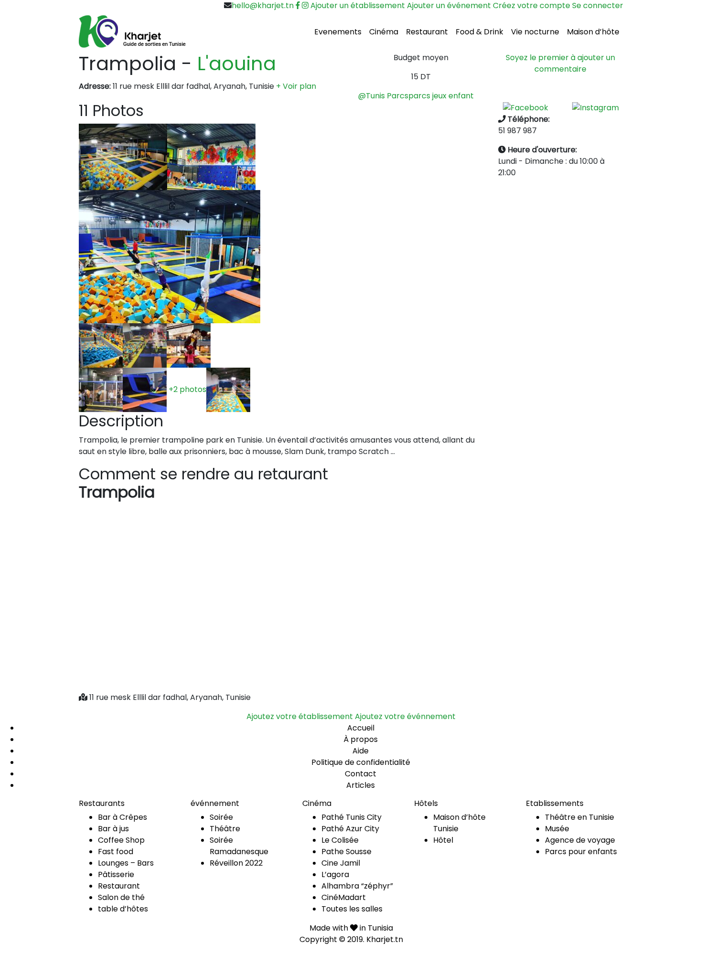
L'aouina (236, 63)
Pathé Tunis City (351, 817)
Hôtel (443, 840)
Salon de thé (121, 897)
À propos (360, 739)
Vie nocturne (535, 31)
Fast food (115, 851)
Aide (360, 750)
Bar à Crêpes (122, 817)
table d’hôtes (123, 908)
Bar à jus (113, 828)
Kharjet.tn (384, 939)
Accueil (360, 727)
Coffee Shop (121, 840)
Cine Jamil (340, 863)
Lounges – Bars (126, 863)
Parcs (397, 95)
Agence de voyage (580, 840)
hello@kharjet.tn (263, 5)
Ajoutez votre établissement (299, 716)
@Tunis (371, 95)
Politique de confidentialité (360, 762)
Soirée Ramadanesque (239, 846)
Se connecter (597, 5)
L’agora (335, 874)
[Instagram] (595, 107)
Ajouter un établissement (357, 5)
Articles (360, 785)
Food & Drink (479, 31)
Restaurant (427, 31)
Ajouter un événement (449, 5)
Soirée (221, 817)
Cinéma (383, 31)
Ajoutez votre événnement (405, 716)
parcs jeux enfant (441, 95)
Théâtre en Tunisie (579, 817)
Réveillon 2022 (236, 863)
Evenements (338, 31)
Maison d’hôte (593, 31)
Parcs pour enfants (581, 851)
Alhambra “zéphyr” (357, 885)
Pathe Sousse (346, 851)
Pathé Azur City (350, 828)
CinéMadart (343, 897)
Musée (557, 828)
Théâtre (225, 828)
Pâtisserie (116, 874)
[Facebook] (525, 107)
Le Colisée (340, 840)
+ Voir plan (296, 86)
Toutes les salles (352, 908)
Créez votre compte (531, 5)
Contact (360, 773)
